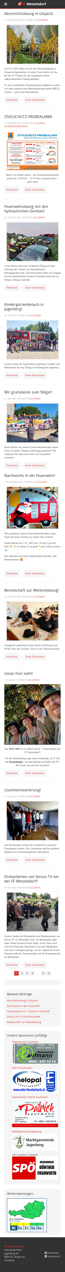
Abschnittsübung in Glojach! (28, 13)
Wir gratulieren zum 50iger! (28, 392)
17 (43, 973)
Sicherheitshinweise (16, 126)
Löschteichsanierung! (22, 790)
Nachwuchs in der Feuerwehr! (29, 475)
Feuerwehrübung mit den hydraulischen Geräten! (26, 208)
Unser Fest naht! (18, 673)
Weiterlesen (12, 100)
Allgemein (42, 20)
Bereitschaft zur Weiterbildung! (31, 590)
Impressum (53, 1256)
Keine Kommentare (35, 100)
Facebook (53, 1252)
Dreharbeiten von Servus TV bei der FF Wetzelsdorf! (31, 879)
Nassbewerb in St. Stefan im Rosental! (28, 1011)
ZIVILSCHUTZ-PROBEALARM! (28, 117)
